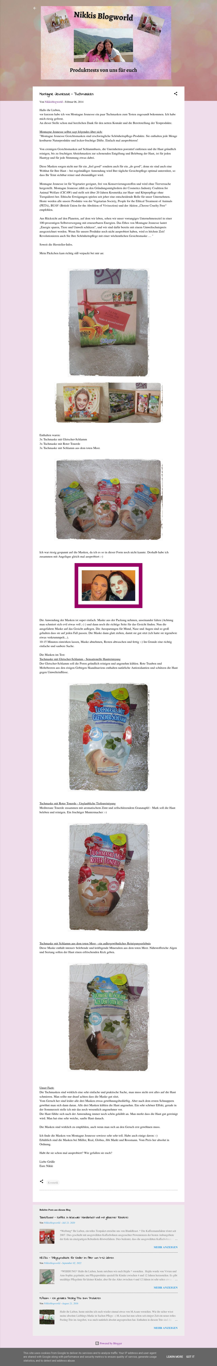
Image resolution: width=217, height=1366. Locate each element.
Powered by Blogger (110, 1343)
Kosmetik (53, 1182)
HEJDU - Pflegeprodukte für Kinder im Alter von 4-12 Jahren (77, 1258)
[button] (176, 94)
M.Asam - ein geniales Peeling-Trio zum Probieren (70, 1298)
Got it (190, 1356)
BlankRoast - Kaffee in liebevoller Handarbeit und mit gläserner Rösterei (84, 1217)
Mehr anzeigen (166, 1247)
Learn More (174, 1356)
